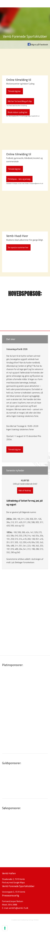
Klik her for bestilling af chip (20, 101)
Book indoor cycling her (18, 112)
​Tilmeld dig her (14, 91)
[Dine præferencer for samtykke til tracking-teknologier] (5, 928)
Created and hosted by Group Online (25, 920)
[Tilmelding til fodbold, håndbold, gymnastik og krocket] (25, 138)
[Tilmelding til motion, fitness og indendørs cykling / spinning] (25, 64)
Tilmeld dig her (14, 169)
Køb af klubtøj (25, 490)
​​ (18, 908)
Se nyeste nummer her (18, 247)
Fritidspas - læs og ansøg (19, 179)
